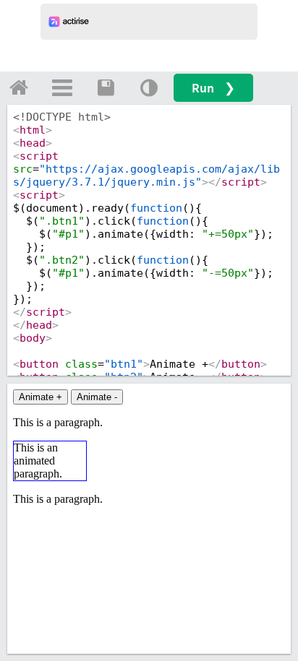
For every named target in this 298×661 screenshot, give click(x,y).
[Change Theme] (149, 87)
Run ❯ (213, 87)
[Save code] (105, 87)
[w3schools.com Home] (19, 87)
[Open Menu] (62, 87)
